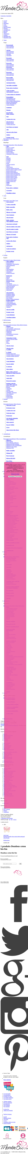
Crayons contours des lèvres (12, 168)
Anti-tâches (8, 55)
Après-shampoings (10, 265)
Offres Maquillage (19, 145)
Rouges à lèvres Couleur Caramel (14, 169)
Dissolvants (9, 185)
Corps (4, 24)
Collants (8, 390)
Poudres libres (9, 151)
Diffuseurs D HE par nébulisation (14, 445)
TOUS (14, 819)
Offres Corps (15, 200)
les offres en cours (7, 1096)
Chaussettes (9, 388)
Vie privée (5, 1119)
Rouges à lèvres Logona (11, 177)
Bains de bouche (10, 296)
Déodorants (9, 331)
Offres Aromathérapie (21, 438)
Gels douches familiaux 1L (12, 285)
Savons (8, 282)
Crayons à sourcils (10, 164)
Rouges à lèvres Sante (11, 180)
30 (9, 819)
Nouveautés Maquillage (8, 145)
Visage (5, 22)
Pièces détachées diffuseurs (12, 442)
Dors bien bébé (9, 391)
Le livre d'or (6, 1109)
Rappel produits (7, 1123)
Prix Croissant (6, 809)
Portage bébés (9, 396)
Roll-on (8, 277)
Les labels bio (6, 1104)
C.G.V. (5, 1120)
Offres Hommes (17, 404)
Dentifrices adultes (10, 294)
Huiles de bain (9, 288)
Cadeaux (5, 35)
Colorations (9, 272)
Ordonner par (4, 805)
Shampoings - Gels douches (12, 264)
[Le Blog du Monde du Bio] (11, 879)
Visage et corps (9, 327)
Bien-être (5, 31)
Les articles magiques (8, 1097)
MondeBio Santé (7, 37)
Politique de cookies (15, 474)
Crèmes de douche (10, 286)
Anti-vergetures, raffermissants (13, 328)
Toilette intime (9, 301)
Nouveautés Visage (7, 138)
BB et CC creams (10, 147)
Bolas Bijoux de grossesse (12, 334)
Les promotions (6, 1095)
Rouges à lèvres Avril (11, 171)
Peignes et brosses (10, 273)
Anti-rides (8, 54)
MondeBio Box (7, 36)
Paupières (8, 159)
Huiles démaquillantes (11, 103)
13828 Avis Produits (8, 1110)
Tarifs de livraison (7, 1114)
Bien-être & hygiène (11, 330)
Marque (5, 810)
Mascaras (8, 158)
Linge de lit (8, 395)
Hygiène (5, 26)
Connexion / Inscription (6, 15)
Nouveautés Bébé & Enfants (9, 325)
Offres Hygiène (16, 260)
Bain (7, 341)
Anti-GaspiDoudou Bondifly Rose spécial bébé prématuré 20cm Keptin (14, 836)
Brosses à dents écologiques (12, 299)
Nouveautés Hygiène (8, 260)
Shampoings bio (10, 262)
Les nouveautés (6, 1093)
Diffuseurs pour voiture (11, 446)
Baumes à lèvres (10, 123)
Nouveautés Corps (7, 200)
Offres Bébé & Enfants (22, 325)
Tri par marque (4, 800)
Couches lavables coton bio (12, 356)
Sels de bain (9, 290)
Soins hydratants (10, 46)
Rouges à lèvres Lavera (11, 176)
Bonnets (8, 387)
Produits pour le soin (11, 353)
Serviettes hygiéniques (11, 304)
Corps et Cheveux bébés (11, 339)
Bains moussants (10, 287)
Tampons (8, 307)
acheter (8, 840)
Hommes (5, 28)
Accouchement (9, 335)
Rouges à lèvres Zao (11, 181)
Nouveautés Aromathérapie (9, 438)
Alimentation (6, 33)
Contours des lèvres (10, 124)
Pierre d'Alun (9, 279)
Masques (8, 266)
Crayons (8, 161)
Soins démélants (10, 269)
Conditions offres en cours (9, 1122)
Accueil (5, 20)
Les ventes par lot (7, 1099)
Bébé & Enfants (7, 27)
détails (4, 840)
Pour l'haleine (9, 298)
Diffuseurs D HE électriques (12, 444)
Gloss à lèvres (9, 167)
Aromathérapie (6, 30)
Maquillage (6, 23)
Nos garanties (6, 1106)
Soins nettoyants (10, 47)
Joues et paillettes (10, 152)
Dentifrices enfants (10, 295)
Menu (2, 18)
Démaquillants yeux (10, 98)
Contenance (6, 812)
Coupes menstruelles (11, 303)
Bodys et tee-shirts (10, 386)
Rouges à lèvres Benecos (12, 172)
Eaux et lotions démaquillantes (13, 101)
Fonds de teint (9, 148)
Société (5, 1116)
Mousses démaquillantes (11, 102)
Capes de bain (9, 397)
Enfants (8, 340)
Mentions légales (7, 1118)
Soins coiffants (9, 270)
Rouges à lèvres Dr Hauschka (13, 173)
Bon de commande (7, 1102)
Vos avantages (6, 1105)
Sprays (7, 278)
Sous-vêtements (9, 394)
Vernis (7, 184)
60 (11, 819)
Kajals (7, 163)
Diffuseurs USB (10, 448)
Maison (5, 32)
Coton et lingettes (10, 105)
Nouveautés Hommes (8, 404)
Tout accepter (19, 476)
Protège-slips (9, 305)
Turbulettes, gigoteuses (11, 392)
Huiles (7, 268)
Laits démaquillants (10, 99)
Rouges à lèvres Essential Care (13, 175)
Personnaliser (11, 476)
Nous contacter (7, 1079)
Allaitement (9, 332)
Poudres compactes (10, 150)
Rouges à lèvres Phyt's (11, 178)
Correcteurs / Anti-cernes (12, 154)
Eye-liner (8, 160)
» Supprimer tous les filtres (7, 818)
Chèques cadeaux (7, 1101)
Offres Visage (15, 138)
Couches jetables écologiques (13, 354)
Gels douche (9, 283)
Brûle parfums (9, 441)
